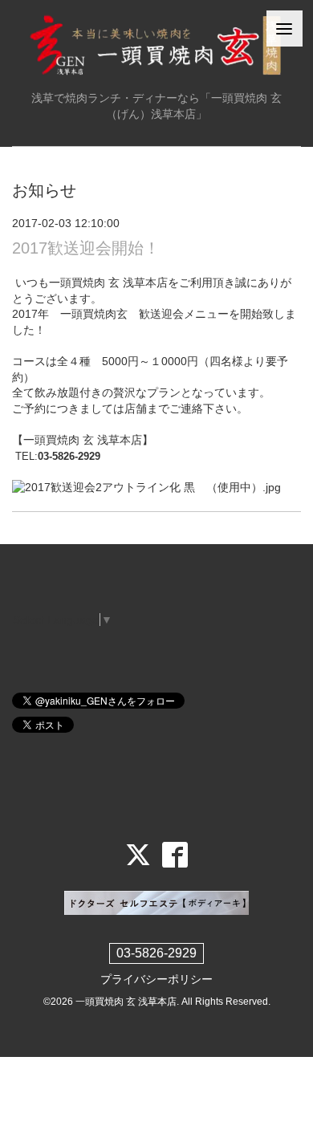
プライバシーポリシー (156, 979)
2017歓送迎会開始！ (86, 248)
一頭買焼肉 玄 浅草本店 (126, 1001)
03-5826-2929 (156, 953)
